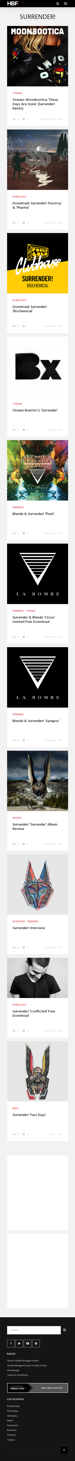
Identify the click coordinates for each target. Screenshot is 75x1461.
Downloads (13, 1406)
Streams (11, 1435)
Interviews (12, 1411)
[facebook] (11, 1343)
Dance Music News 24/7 (52, 1388)
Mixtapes (12, 1416)
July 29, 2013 (55, 430)
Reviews (11, 1430)
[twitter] (19, 1343)
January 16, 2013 (53, 637)
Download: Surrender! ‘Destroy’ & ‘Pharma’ (37, 206)
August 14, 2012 (54, 1031)
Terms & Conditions (17, 1375)
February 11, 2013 (52, 533)
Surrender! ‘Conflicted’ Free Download (34, 1014)
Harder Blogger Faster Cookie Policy (27, 1366)
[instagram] (36, 1343)
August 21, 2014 (54, 223)
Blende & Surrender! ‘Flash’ (33, 514)
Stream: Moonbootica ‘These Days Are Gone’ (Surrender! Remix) (35, 104)
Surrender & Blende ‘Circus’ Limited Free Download (34, 620)
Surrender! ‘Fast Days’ (29, 1115)
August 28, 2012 (54, 947)
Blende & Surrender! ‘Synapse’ (36, 721)
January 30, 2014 (53, 326)
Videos (11, 1440)
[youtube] (27, 1343)
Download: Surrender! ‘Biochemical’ (30, 309)
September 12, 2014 (51, 119)
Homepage (13, 1370)
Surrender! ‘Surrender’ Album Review (35, 827)
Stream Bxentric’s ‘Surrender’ (35, 410)
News (10, 1421)
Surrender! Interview (29, 928)
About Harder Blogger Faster (23, 1361)
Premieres (12, 1425)
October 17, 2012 (52, 844)
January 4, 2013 (54, 740)
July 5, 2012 (56, 1134)
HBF (13, 3)
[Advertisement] (38, 1193)
